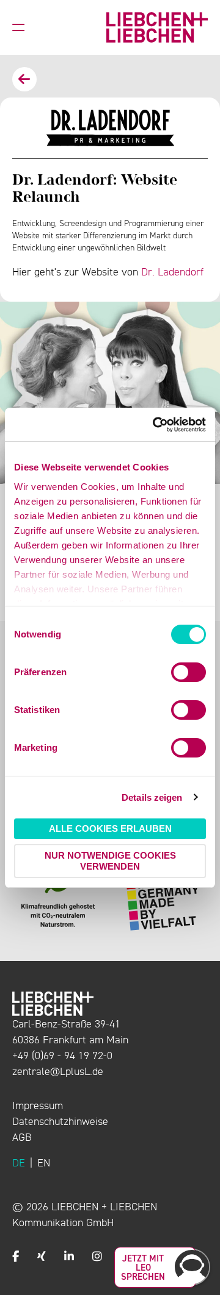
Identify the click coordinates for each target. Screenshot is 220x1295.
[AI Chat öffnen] (192, 1267)
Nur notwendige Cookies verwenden (110, 860)
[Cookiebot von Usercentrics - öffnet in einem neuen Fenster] (155, 425)
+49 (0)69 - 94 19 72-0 (62, 1055)
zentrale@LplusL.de (57, 1071)
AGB (22, 1137)
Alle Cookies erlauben (110, 828)
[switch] (188, 672)
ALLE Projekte (24, 79)
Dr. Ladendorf (172, 272)
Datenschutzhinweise (60, 1121)
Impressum (37, 1105)
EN (43, 1162)
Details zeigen (152, 797)
